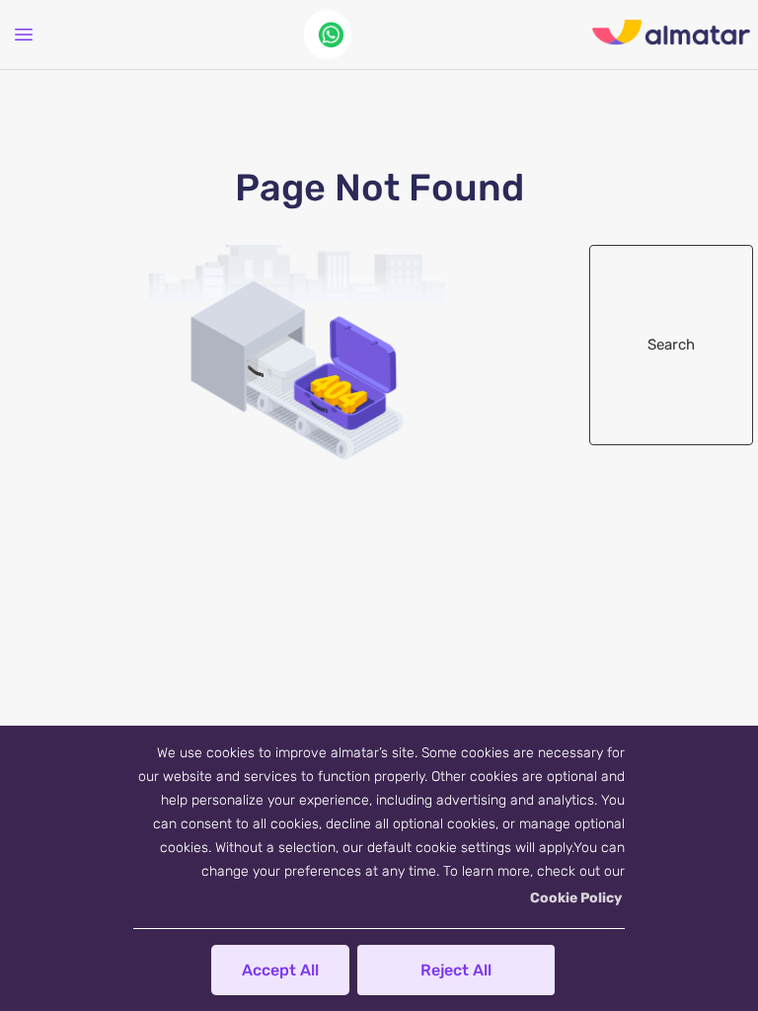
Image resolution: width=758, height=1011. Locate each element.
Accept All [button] (280, 970)
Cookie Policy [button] (576, 898)
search (671, 344)
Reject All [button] (456, 970)
